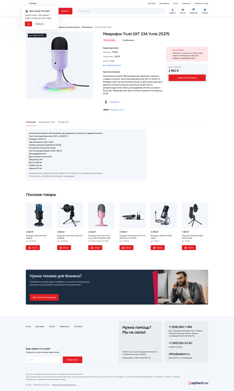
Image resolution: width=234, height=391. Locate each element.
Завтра (34, 248)
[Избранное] (49, 204)
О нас (28, 326)
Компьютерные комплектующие (65, 27)
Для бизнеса (164, 3)
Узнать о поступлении (187, 77)
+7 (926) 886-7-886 (180, 327)
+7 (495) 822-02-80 (180, 343)
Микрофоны (87, 27)
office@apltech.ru (179, 354)
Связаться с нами (201, 3)
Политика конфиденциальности (64, 385)
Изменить (39, 24)
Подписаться (72, 359)
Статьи (175, 3)
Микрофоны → (115, 102)
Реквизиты (186, 3)
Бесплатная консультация (44, 297)
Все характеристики (112, 65)
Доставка (152, 3)
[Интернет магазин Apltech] (198, 383)
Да (28, 24)
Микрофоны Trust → (117, 110)
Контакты (78, 326)
